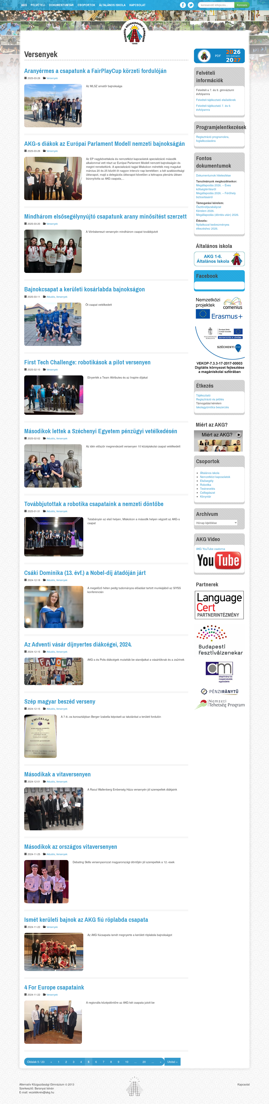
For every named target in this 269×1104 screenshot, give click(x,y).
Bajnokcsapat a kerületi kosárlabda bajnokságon (84, 289)
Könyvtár (205, 496)
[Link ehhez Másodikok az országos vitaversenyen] (46, 881)
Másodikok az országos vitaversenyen (70, 846)
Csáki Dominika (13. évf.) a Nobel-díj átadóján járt (85, 572)
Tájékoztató (203, 395)
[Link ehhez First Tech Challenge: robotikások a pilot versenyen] (53, 394)
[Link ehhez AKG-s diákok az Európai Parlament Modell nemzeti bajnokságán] (53, 178)
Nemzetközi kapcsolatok (215, 477)
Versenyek (52, 78)
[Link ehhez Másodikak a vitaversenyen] (53, 808)
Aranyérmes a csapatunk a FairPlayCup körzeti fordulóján (95, 71)
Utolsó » (172, 1062)
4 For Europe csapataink (54, 987)
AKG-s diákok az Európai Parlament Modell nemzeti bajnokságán (104, 143)
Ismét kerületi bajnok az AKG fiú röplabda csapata (86, 919)
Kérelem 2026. (205, 211)
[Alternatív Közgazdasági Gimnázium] (135, 32)
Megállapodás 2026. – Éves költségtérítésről (213, 187)
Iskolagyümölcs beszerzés (212, 407)
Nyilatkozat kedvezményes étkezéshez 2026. (212, 226)
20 (144, 1062)
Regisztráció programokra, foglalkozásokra (212, 139)
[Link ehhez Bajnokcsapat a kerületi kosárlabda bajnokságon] (52, 324)
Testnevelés (207, 489)
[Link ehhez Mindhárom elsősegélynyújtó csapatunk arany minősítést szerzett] (53, 251)
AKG (24, 5)
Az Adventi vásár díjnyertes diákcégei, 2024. (78, 644)
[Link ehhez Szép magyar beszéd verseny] (40, 736)
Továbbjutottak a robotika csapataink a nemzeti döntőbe (93, 504)
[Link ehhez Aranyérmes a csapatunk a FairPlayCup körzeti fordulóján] (53, 105)
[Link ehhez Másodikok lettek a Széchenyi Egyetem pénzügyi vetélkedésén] (53, 465)
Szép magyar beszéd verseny (59, 701)
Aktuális (50, 296)
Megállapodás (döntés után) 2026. (217, 215)
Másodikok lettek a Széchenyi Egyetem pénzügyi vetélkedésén (100, 431)
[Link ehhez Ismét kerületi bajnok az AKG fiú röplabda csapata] (53, 951)
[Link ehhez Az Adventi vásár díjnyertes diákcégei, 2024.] (53, 671)
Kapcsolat (137, 5)
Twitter (191, 5)
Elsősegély (206, 481)
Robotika (205, 485)
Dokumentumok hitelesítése (213, 175)
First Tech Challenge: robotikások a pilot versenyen (87, 362)
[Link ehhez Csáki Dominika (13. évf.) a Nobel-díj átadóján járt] (53, 607)
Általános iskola (112, 5)
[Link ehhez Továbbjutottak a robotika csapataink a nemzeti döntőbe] (53, 536)
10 (126, 1062)
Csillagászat (207, 492)
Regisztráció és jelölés (210, 399)
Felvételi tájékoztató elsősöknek (216, 100)
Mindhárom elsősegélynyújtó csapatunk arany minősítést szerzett (105, 216)
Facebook (183, 5)
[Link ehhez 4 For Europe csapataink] (53, 1022)
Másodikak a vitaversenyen (57, 774)
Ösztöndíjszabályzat (208, 207)
